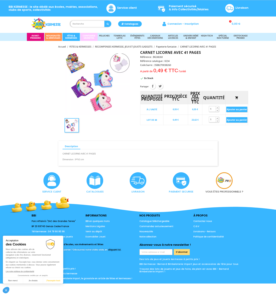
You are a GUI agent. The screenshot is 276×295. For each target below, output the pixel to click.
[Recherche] (107, 24)
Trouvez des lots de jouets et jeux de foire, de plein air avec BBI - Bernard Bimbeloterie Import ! (184, 270)
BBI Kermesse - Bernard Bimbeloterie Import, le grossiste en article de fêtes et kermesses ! (82, 278)
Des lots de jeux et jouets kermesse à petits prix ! (169, 259)
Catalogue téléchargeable (154, 221)
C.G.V (196, 226)
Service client (127, 8)
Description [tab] (71, 146)
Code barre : (147, 65)
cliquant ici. (114, 249)
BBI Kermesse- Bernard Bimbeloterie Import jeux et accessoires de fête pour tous (188, 264)
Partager (153, 86)
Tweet (160, 86)
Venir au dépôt (94, 231)
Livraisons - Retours (204, 231)
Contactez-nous (202, 221)
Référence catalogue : (152, 61)
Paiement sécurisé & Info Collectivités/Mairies (189, 7)
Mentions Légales (95, 226)
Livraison (241, 8)
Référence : (146, 57)
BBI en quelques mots (98, 221)
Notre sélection (147, 236)
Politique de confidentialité (208, 236)
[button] (130, 24)
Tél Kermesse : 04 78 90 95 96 (48, 231)
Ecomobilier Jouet (96, 236)
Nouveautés (146, 231)
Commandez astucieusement (156, 226)
